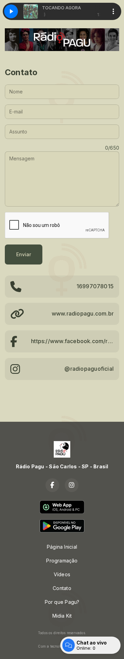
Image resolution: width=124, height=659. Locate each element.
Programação (62, 560)
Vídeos (62, 574)
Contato (62, 588)
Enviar (23, 254)
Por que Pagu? (62, 602)
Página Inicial (62, 547)
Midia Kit (62, 616)
